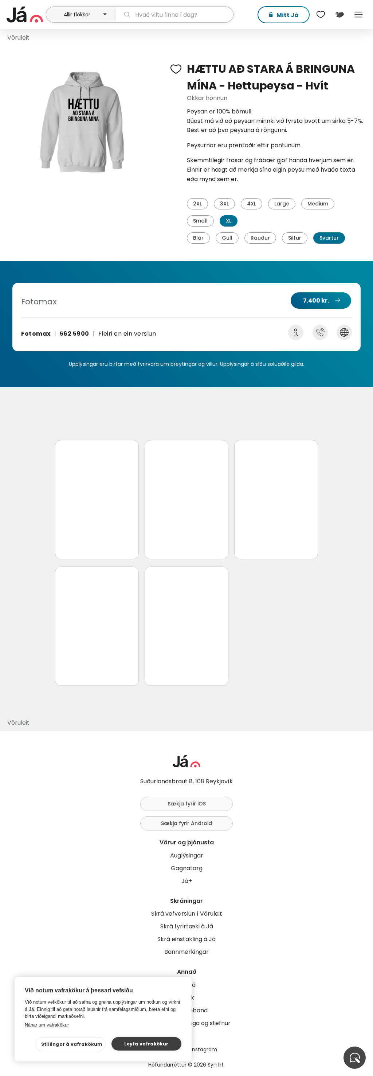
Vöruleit (18, 37)
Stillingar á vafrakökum (72, 1044)
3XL (224, 203)
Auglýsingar (186, 855)
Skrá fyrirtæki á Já (186, 926)
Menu (358, 15)
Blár (198, 237)
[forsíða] (25, 15)
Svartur (329, 237)
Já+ (186, 881)
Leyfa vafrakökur (146, 1044)
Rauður (260, 237)
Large (281, 203)
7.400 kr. (316, 300)
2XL (197, 203)
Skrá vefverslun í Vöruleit (186, 913)
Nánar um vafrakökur (47, 1025)
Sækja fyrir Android (186, 823)
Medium (317, 203)
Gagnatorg (187, 868)
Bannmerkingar (186, 952)
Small (200, 220)
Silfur (294, 237)
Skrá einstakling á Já (186, 939)
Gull (227, 237)
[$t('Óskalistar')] (321, 15)
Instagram (204, 1049)
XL (228, 220)
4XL (251, 203)
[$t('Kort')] (339, 15)
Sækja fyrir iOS (187, 803)
